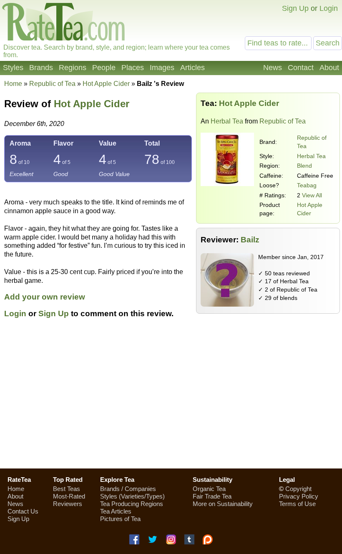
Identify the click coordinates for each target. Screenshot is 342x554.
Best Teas (66, 488)
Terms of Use (297, 503)
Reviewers (67, 503)
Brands (41, 67)
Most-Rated (69, 496)
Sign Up (295, 8)
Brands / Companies (128, 488)
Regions (72, 67)
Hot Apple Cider (91, 103)
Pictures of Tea (120, 518)
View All (312, 195)
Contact (301, 67)
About (329, 67)
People (104, 67)
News (272, 67)
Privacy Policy (298, 496)
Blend (304, 165)
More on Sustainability (223, 503)
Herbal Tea (227, 121)
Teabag (307, 185)
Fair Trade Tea (212, 496)
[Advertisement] (171, 402)
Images (162, 67)
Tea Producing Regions (131, 503)
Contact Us (23, 511)
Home (13, 83)
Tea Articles (115, 511)
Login (328, 8)
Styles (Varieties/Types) (132, 496)
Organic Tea (209, 488)
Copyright (298, 488)
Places (132, 67)
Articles (192, 67)
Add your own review (44, 296)
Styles (13, 67)
